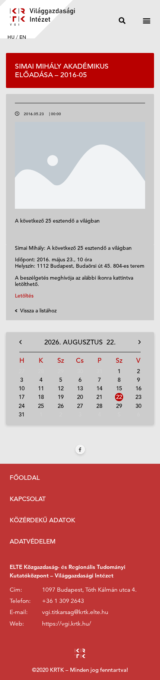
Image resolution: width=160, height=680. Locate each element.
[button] (122, 20)
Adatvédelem (32, 541)
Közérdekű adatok (42, 520)
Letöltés (24, 295)
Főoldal (25, 478)
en (22, 37)
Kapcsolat (28, 499)
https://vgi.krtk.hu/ (66, 623)
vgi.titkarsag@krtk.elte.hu (75, 612)
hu (11, 37)
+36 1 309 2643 (63, 601)
